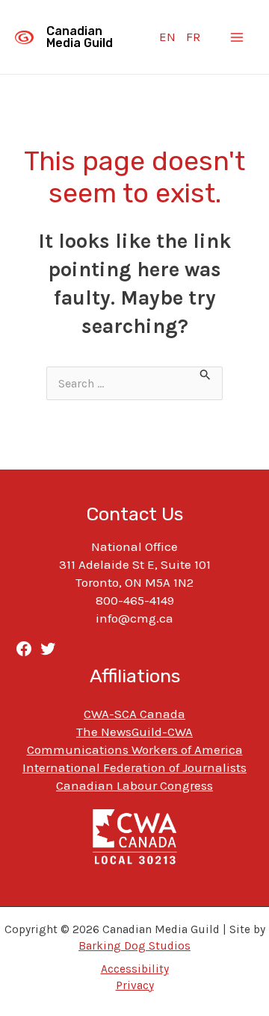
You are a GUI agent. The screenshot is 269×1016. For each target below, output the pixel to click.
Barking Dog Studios (134, 946)
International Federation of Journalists (134, 767)
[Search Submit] (205, 376)
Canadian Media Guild (79, 37)
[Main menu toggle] (237, 37)
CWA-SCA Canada (134, 713)
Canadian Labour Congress (134, 785)
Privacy (135, 985)
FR (193, 36)
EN (167, 36)
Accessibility (135, 969)
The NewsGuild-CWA (134, 731)
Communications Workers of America (135, 749)
